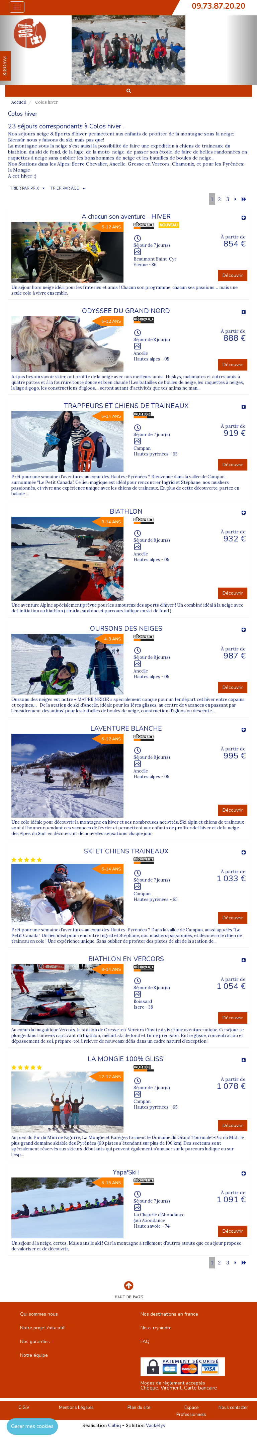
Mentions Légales (76, 1408)
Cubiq (114, 1425)
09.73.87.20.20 (218, 6)
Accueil (18, 102)
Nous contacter (233, 1408)
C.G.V (23, 1408)
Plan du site (138, 1408)
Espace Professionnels (191, 1411)
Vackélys (155, 1425)
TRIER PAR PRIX (24, 188)
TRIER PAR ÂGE (65, 188)
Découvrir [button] (233, 275)
